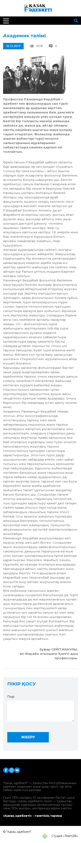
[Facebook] (6, 770)
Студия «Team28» (64, 836)
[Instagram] (11, 770)
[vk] (17, 770)
